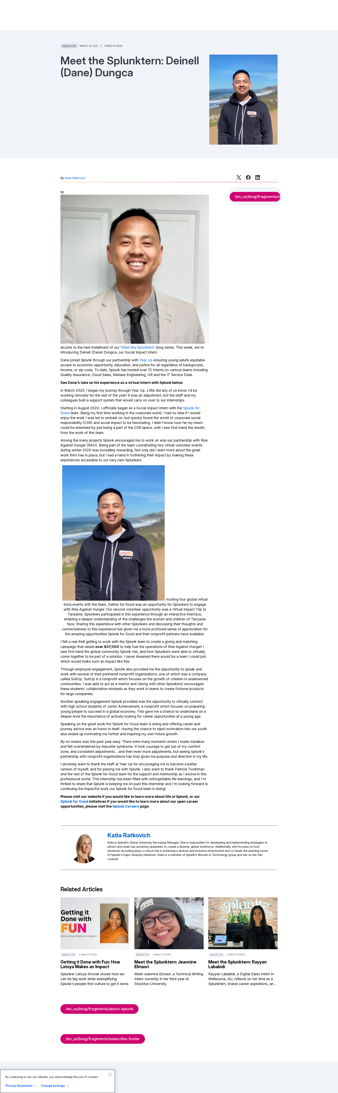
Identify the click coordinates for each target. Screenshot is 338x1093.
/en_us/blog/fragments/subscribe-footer (103, 1038)
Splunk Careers (125, 806)
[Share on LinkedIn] (257, 177)
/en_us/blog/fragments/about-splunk (99, 1009)
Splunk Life (69, 45)
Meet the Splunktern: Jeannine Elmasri (165, 964)
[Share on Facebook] (248, 177)
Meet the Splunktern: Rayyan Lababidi (237, 964)
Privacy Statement (18, 1085)
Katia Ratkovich (75, 178)
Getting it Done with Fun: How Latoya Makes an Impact (90, 964)
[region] (57, 1081)
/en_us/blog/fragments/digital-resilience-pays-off (257, 196)
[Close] (110, 1075)
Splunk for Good (74, 801)
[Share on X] (238, 177)
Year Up (146, 360)
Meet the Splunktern (137, 347)
